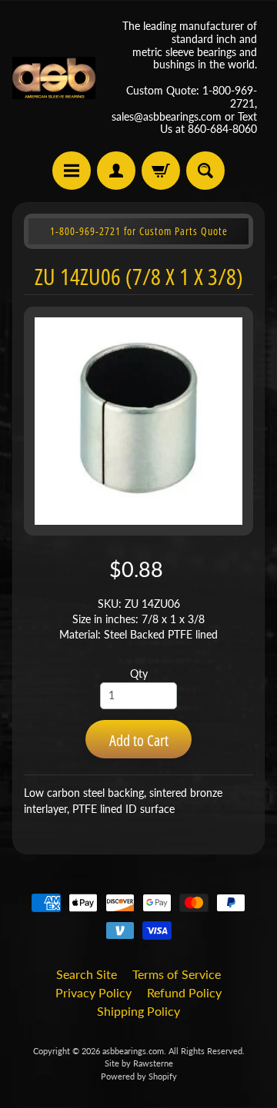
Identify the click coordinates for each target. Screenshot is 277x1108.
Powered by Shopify (139, 1076)
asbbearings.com (133, 1051)
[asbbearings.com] (53, 78)
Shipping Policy (138, 1011)
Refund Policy (184, 992)
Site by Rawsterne (139, 1063)
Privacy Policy (93, 992)
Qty (139, 674)
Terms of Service (176, 974)
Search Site (86, 974)
